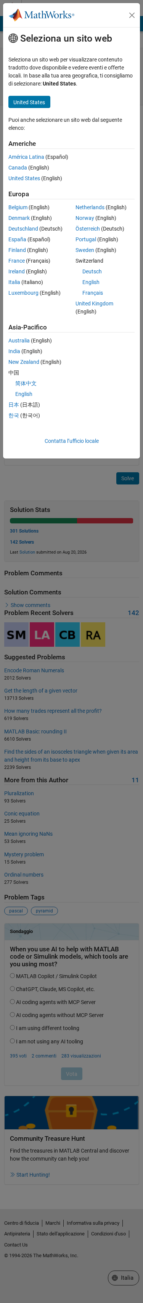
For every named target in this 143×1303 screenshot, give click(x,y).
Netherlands (90, 207)
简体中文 (26, 383)
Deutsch (92, 271)
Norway (85, 218)
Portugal (86, 239)
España (17, 239)
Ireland (16, 271)
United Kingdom (94, 303)
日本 (13, 405)
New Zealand (23, 362)
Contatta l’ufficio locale (72, 441)
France (16, 261)
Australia (19, 340)
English (91, 282)
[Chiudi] (132, 15)
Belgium (17, 207)
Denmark (19, 218)
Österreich (88, 229)
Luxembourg (23, 293)
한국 (13, 415)
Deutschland (23, 229)
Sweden (85, 250)
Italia (14, 282)
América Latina (26, 157)
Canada (17, 168)
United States (24, 178)
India (14, 351)
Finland (17, 250)
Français (92, 293)
